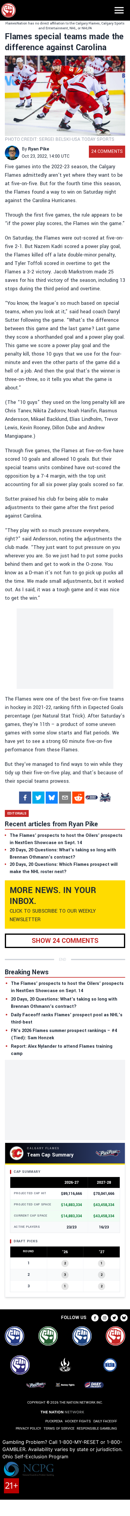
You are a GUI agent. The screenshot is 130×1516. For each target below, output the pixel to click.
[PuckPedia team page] (105, 798)
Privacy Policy (28, 1428)
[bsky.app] (52, 798)
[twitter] (38, 798)
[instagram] (104, 1317)
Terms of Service (59, 1428)
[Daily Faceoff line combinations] (92, 798)
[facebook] (25, 798)
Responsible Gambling (97, 1428)
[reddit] (78, 798)
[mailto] (65, 798)
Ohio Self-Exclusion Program (35, 1456)
